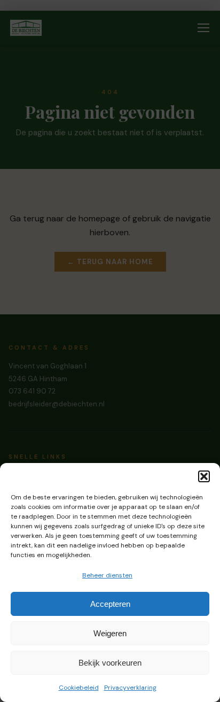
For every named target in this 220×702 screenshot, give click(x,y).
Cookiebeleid (79, 687)
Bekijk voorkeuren (110, 662)
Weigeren (110, 633)
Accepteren (110, 603)
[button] (204, 476)
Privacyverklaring (130, 687)
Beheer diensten (107, 575)
